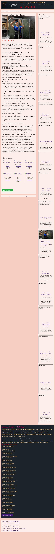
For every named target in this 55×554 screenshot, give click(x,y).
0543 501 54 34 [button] (8, 190)
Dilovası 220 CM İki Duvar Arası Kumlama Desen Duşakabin (45, 353)
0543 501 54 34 (8, 40)
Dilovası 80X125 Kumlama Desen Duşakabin (10, 521)
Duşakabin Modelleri (15, 11)
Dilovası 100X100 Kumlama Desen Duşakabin (45, 34)
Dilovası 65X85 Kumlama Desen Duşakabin (10, 524)
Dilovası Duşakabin (6, 11)
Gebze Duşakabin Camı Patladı (28, 196)
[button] (7, 515)
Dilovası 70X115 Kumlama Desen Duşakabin (46, 324)
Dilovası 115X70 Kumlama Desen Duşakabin (46, 63)
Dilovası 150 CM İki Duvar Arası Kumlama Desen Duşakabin (45, 92)
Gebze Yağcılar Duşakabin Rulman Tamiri (46, 294)
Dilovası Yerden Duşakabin (7, 196)
